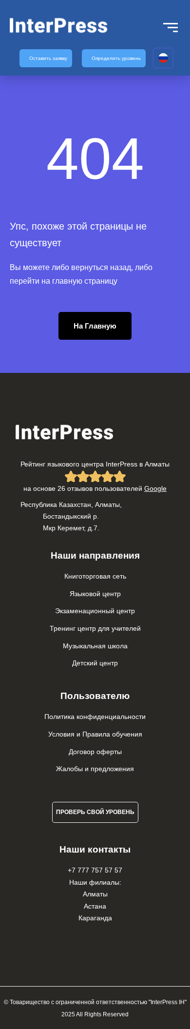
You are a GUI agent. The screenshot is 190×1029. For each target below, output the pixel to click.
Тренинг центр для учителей (95, 628)
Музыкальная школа (95, 646)
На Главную (95, 326)
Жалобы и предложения (95, 769)
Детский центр (95, 663)
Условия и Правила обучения (95, 734)
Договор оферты (95, 752)
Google (155, 488)
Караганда (95, 918)
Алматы (95, 894)
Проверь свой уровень (95, 812)
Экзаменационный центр (95, 611)
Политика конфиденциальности (95, 716)
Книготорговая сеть (95, 576)
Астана (95, 906)
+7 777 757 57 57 (95, 870)
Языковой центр (95, 594)
